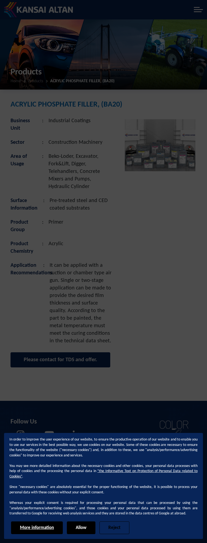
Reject (114, 527)
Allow (81, 527)
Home (16, 81)
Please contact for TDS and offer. (60, 360)
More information (37, 527)
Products (35, 81)
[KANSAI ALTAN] (38, 9)
